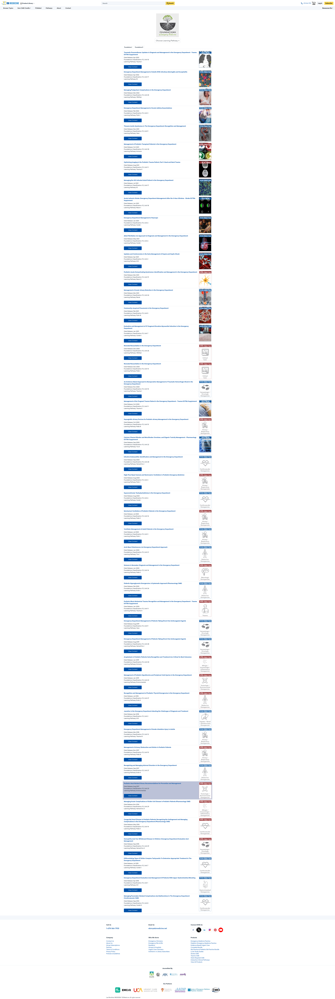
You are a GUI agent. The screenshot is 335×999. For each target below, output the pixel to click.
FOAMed (38, 8)
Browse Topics (8, 8)
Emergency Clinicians (155, 941)
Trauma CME (195, 956)
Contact (68, 8)
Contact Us (110, 941)
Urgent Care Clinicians (155, 949)
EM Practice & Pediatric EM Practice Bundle (205, 949)
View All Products (196, 962)
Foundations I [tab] (128, 47)
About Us (109, 943)
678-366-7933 (307, 3)
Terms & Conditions (112, 949)
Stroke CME (195, 954)
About (59, 8)
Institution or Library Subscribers (159, 951)
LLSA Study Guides (197, 951)
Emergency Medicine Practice (200, 941)
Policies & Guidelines (113, 954)
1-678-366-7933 (112, 928)
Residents (151, 945)
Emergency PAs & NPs (155, 943)
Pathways (49, 8)
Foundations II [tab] (139, 47)
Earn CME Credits (24, 8)
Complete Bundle (196, 947)
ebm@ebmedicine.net (157, 928)
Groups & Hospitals (154, 947)
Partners (109, 947)
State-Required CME (197, 958)
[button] (27, 3)
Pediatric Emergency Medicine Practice (203, 943)
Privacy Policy (110, 951)
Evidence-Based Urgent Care (200, 945)
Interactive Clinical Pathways (200, 960)
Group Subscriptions (113, 945)
